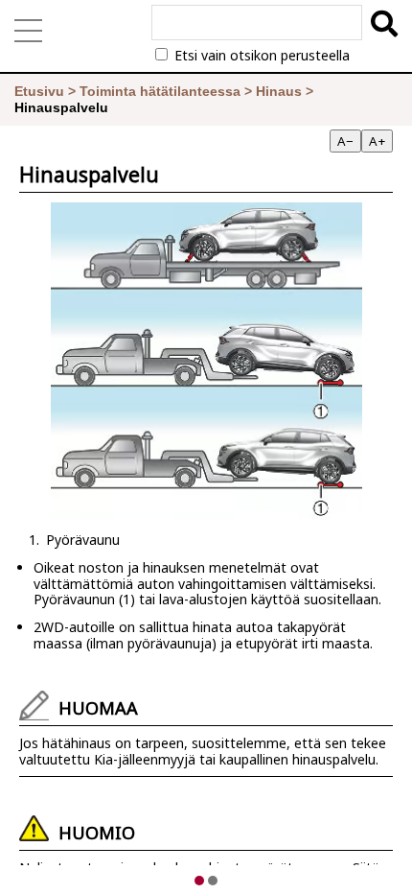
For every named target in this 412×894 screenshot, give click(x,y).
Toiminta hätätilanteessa (160, 91)
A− (345, 141)
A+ (377, 141)
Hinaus (279, 91)
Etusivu (39, 91)
